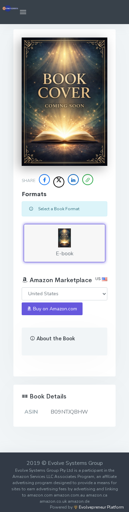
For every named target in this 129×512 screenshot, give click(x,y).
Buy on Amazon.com (54, 309)
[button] (23, 12)
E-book (65, 253)
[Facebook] (44, 179)
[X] (58, 182)
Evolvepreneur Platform (101, 507)
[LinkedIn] (73, 179)
